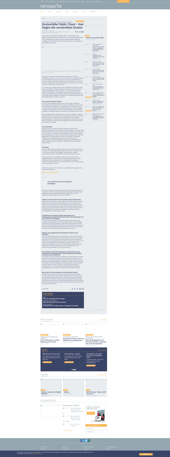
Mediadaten (97, 1)
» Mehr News (103, 319)
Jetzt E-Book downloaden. (50, 172)
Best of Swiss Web (50, 1)
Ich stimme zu (146, 454)
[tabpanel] (52, 358)
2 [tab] (73, 369)
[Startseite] (51, 6)
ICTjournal (86, 448)
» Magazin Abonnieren (93, 425)
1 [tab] (72, 369)
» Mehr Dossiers (102, 375)
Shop (92, 1)
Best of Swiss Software (73, 1)
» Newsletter (123, 1)
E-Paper (83, 1)
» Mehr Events (102, 350)
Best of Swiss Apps (61, 1)
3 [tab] (74, 369)
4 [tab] (75, 369)
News (43, 18)
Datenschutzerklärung (36, 453)
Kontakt (42, 1)
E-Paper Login (65, 448)
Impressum (108, 448)
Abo (88, 1)
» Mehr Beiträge (67, 430)
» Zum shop (90, 428)
